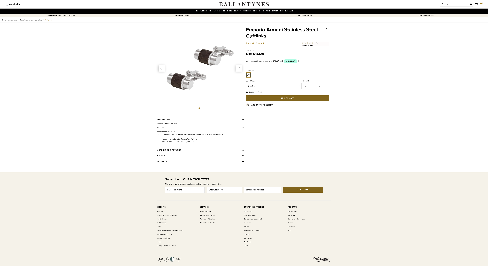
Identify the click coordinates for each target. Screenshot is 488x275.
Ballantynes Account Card (253, 219)
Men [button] (210, 11)
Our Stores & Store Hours (296, 219)
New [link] (196, 11)
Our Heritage (292, 211)
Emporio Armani (255, 43)
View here (187, 16)
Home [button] (255, 11)
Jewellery (38, 20)
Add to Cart (288, 98)
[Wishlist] (327, 35)
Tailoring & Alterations (207, 219)
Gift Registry (248, 211)
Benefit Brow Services (207, 215)
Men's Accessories (26, 20)
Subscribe (303, 190)
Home (4, 20)
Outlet (246, 246)
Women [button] (204, 11)
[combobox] (456, 4)
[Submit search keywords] (471, 4)
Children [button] (247, 11)
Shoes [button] (229, 11)
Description (163, 120)
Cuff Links (48, 20)
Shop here (308, 16)
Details (161, 128)
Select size (250, 81)
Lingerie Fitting (205, 211)
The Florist (247, 242)
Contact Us (291, 227)
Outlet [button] (275, 11)
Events (246, 227)
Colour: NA (250, 70)
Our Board (291, 215)
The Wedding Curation (252, 230)
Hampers (247, 234)
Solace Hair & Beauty (207, 223)
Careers (290, 223)
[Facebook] (166, 259)
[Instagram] (160, 259)
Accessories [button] (219, 11)
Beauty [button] (237, 11)
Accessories (12, 20)
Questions (162, 161)
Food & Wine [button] (264, 11)
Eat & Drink (247, 238)
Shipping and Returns (169, 150)
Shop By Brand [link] (286, 11)
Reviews (161, 156)
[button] (162, 68)
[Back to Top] (178, 259)
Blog (289, 230)
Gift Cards (247, 223)
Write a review (307, 45)
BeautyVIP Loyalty (250, 215)
